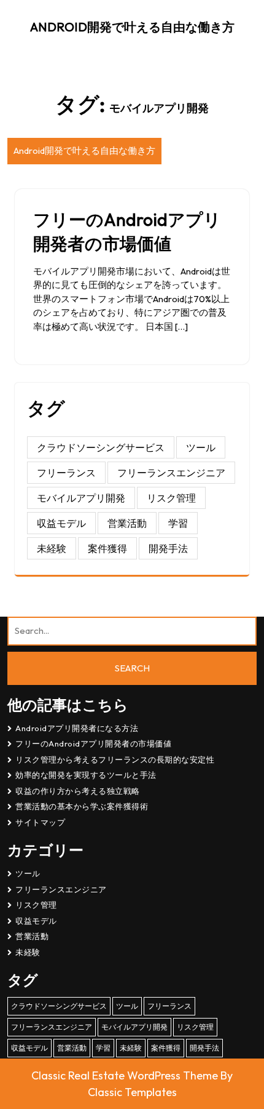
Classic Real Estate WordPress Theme (125, 1075)
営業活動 (127, 523)
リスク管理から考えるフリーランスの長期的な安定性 (114, 759)
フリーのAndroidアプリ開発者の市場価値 (93, 743)
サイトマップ (40, 822)
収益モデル (61, 523)
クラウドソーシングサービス (101, 447)
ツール (200, 447)
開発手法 (168, 548)
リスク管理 (171, 498)
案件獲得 (107, 548)
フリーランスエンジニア (171, 472)
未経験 (51, 548)
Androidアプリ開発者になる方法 (76, 728)
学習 (178, 523)
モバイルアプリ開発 (81, 498)
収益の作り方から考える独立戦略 (77, 791)
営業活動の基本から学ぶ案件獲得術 (81, 806)
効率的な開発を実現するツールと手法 (86, 775)
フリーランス (66, 472)
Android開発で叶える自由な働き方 (132, 26)
